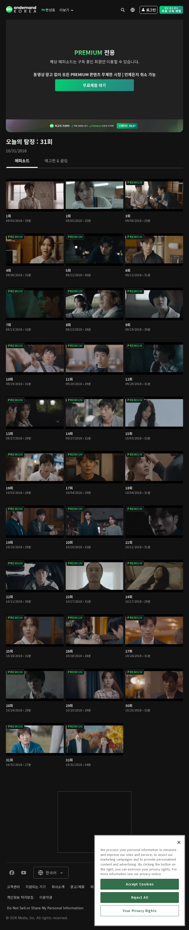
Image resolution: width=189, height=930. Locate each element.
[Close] (178, 842)
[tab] (22, 161)
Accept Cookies (140, 884)
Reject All (139, 897)
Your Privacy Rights (140, 910)
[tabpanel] (94, 474)
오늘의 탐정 (20, 141)
